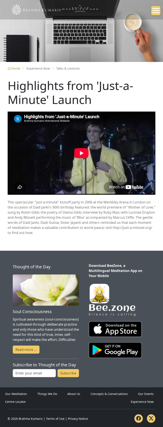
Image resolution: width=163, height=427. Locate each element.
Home (15, 68)
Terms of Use (55, 419)
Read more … (26, 349)
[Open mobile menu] (155, 10)
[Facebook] (138, 418)
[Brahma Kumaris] (34, 9)
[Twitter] (151, 418)
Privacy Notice (78, 419)
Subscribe (68, 373)
